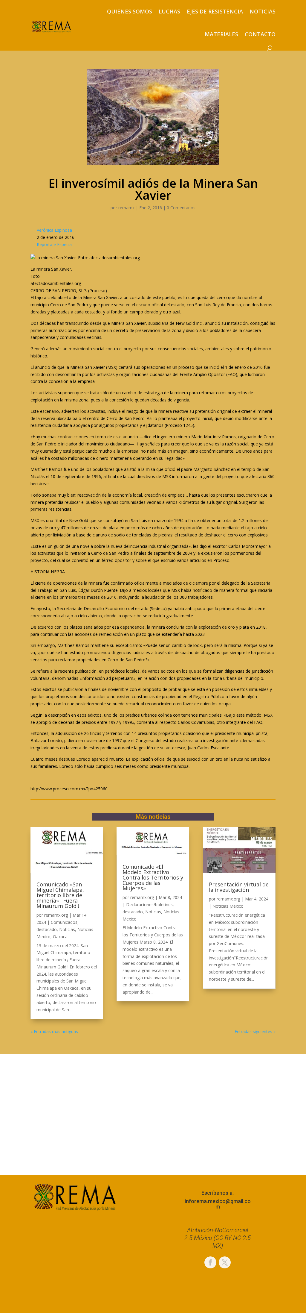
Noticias (263, 11)
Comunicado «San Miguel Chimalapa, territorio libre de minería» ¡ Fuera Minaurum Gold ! (60, 895)
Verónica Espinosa (54, 230)
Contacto (260, 34)
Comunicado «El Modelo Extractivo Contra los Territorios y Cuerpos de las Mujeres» (153, 877)
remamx (126, 207)
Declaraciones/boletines (149, 904)
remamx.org (56, 915)
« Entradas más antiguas (54, 1031)
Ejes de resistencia (215, 11)
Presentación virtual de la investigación (239, 887)
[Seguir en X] (225, 1262)
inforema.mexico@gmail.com (218, 1204)
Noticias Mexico (228, 906)
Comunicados (64, 922)
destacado (46, 929)
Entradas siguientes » (255, 1031)
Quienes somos (129, 11)
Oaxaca (60, 936)
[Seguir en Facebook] (210, 1262)
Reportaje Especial (55, 244)
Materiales (221, 34)
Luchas (169, 11)
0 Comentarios (181, 207)
